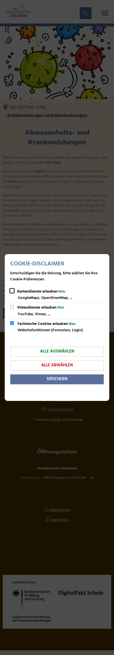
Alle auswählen (57, 351)
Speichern (57, 379)
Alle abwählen (57, 365)
